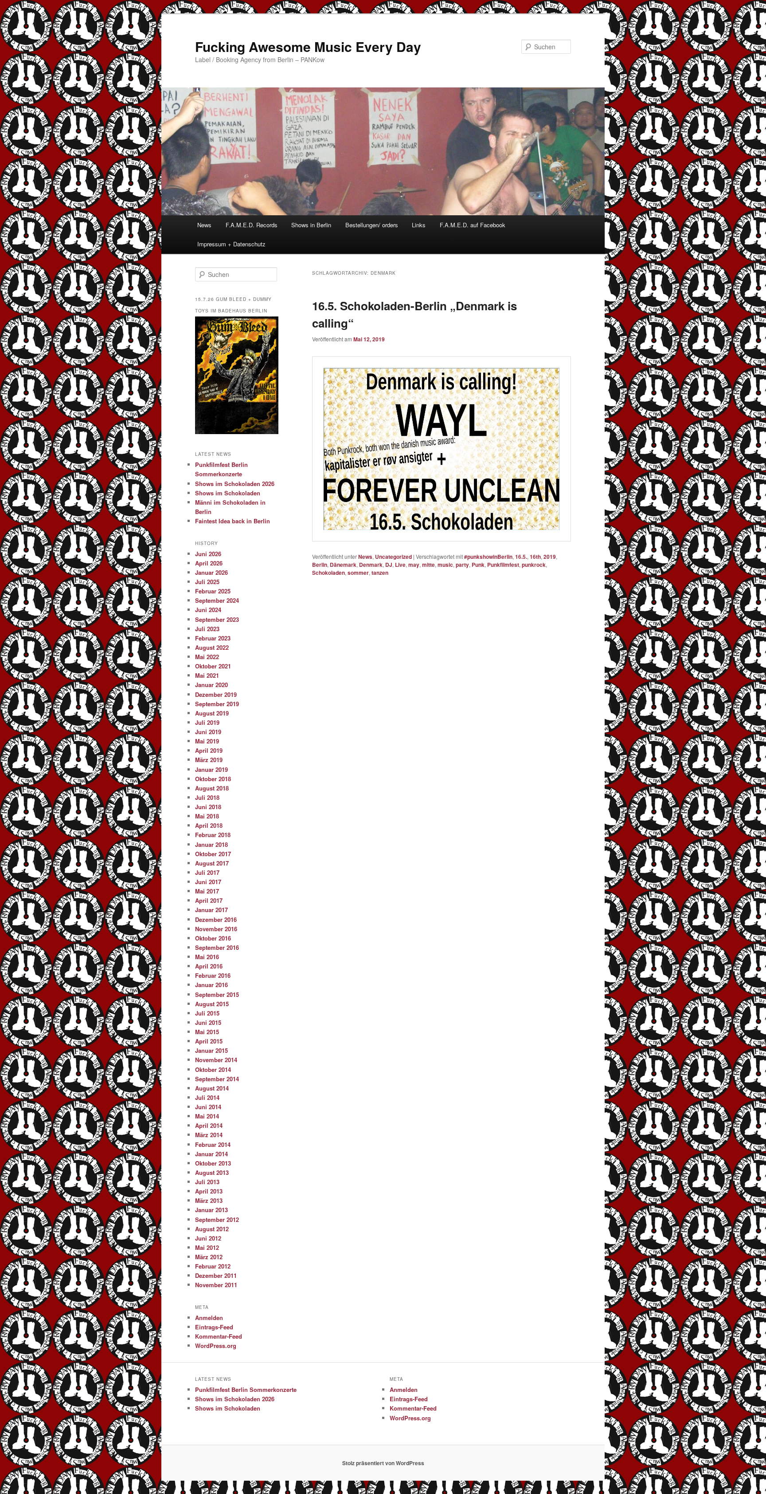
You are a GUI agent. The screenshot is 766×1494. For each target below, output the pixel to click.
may (413, 565)
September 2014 (217, 1079)
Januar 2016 (211, 984)
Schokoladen (328, 573)
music (445, 565)
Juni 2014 (208, 1107)
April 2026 (209, 563)
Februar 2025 (213, 591)
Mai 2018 (207, 816)
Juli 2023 (207, 628)
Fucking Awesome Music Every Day (308, 46)
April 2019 (209, 750)
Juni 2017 (208, 881)
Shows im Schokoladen (227, 493)
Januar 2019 (211, 769)
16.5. (521, 557)
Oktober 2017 (213, 854)
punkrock (534, 565)
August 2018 (212, 788)
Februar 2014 (213, 1144)
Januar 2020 (211, 684)
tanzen (379, 573)
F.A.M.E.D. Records (251, 225)
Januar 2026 (211, 572)
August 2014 (212, 1088)
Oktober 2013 (213, 1163)
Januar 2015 (211, 1050)
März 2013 (209, 1200)
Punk (478, 565)
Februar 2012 (213, 1266)
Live (400, 565)
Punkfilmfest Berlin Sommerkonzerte (246, 1389)
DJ (388, 565)
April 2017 (209, 900)
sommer (358, 573)
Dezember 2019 (216, 694)
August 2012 (212, 1229)
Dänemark (343, 565)
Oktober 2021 (213, 666)
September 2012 (217, 1219)
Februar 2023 (213, 638)
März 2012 (209, 1257)
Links (419, 225)
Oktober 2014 (213, 1069)
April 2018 (209, 825)
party (462, 565)
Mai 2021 (207, 675)
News (204, 225)
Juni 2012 (208, 1238)
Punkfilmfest (503, 565)
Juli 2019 (207, 722)
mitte (428, 565)
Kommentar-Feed (218, 1336)
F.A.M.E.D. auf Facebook (472, 225)
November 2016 (216, 929)
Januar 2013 (211, 1209)
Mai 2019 (207, 741)
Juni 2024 (208, 609)
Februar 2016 (213, 975)
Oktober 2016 (213, 938)
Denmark (371, 565)
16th (535, 557)
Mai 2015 (207, 1032)
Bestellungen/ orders (371, 225)
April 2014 (209, 1125)
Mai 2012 (207, 1247)
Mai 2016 (207, 957)
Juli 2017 (207, 872)
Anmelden (209, 1317)
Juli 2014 (207, 1097)
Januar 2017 (211, 909)
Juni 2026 (208, 553)
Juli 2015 (207, 1013)
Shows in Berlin (311, 225)
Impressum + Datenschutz (231, 244)
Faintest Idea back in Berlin (232, 521)
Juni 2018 (208, 806)
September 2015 (217, 994)
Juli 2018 (207, 797)
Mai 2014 (207, 1116)
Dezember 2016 (216, 919)
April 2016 (209, 966)
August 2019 (212, 713)
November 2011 (216, 1285)
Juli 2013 (207, 1182)
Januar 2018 (211, 844)
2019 (549, 557)
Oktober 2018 (213, 779)
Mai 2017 (207, 891)
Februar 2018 (213, 834)
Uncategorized (393, 557)
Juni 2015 (208, 1022)
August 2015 (212, 1004)
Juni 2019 (208, 731)
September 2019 (217, 704)
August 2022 (212, 647)
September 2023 (217, 619)
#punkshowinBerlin (488, 557)
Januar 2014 (211, 1154)
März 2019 (209, 759)
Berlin (319, 565)
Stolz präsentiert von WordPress (383, 1463)
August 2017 (212, 863)
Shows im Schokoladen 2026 (234, 483)
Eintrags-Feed (214, 1327)
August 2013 (212, 1172)
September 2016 (217, 947)
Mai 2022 (207, 656)
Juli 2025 (207, 581)
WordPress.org (215, 1345)
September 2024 (217, 600)
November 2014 (216, 1059)
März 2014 (209, 1134)
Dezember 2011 (216, 1275)
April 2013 (209, 1191)
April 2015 (209, 1041)
